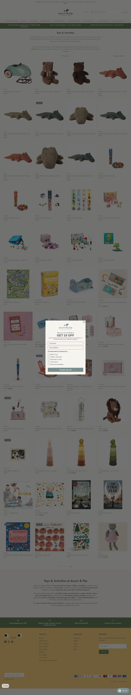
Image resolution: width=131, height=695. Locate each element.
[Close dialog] (84, 322)
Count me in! (66, 370)
